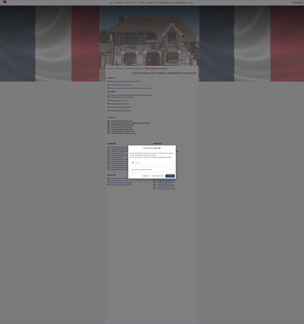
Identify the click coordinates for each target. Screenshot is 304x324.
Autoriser (170, 176)
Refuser (145, 176)
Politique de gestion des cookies (162, 157)
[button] (152, 162)
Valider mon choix (157, 176)
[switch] (131, 169)
